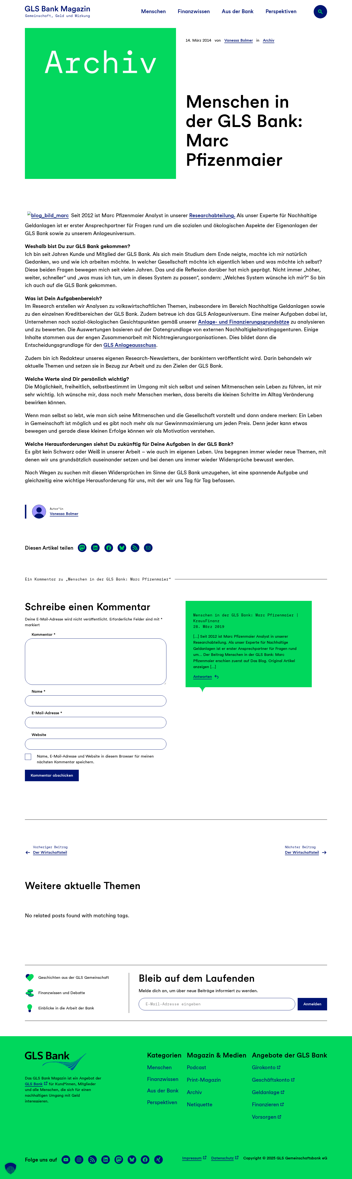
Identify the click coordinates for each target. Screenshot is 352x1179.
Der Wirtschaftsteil (50, 852)
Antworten (202, 676)
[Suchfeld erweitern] (320, 11)
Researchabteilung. (212, 215)
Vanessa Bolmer (238, 40)
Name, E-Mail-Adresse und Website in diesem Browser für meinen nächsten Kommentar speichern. (95, 759)
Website (39, 734)
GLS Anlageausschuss (129, 345)
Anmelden (312, 1004)
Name (38, 691)
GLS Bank (34, 1084)
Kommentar (43, 634)
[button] (10, 1168)
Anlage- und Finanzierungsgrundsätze (243, 322)
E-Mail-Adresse (47, 713)
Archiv (268, 40)
